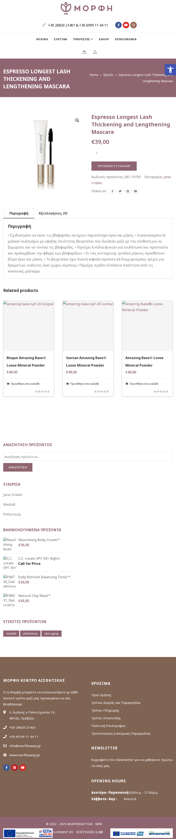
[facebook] (112, 191)
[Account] (95, 52)
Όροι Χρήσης (101, 695)
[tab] (18, 213)
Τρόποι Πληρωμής (105, 710)
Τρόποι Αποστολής (106, 718)
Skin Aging (51, 633)
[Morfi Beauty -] (86, 8)
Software (89, 832)
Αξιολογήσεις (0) (53, 213)
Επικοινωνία (126, 39)
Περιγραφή (18, 213)
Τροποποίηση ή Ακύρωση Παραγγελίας (121, 733)
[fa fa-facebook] (118, 25)
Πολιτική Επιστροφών (108, 726)
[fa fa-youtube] (126, 25)
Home (94, 75)
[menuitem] (43, 39)
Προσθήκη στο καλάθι (114, 166)
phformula (30, 633)
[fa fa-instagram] (133, 25)
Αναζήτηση (18, 467)
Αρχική (42, 39)
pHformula (12, 514)
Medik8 (9, 504)
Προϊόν (108, 75)
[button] (170, 69)
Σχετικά (60, 39)
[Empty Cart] (84, 52)
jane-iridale (12, 494)
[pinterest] (14, 767)
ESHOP (104, 39)
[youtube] (23, 767)
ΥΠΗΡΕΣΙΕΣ (82, 39)
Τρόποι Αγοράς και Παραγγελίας (116, 702)
